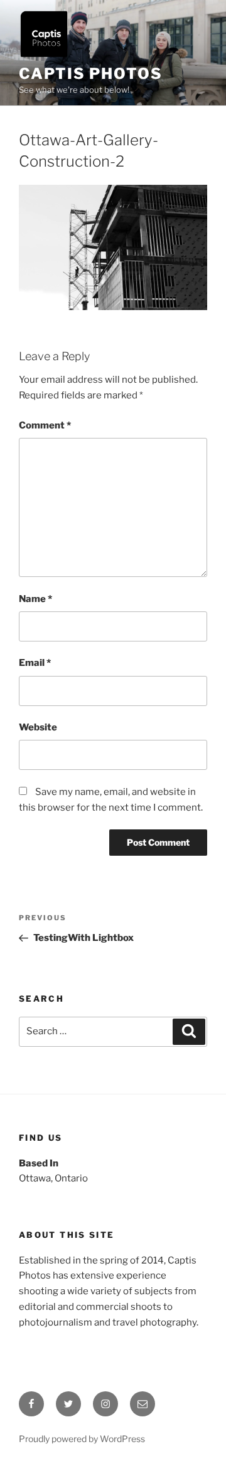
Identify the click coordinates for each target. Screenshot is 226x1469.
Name (35, 599)
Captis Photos (91, 74)
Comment (45, 425)
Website (38, 727)
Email (35, 662)
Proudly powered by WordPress (82, 1438)
